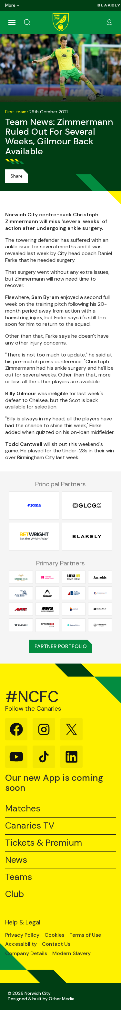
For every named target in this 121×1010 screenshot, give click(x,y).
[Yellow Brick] (100, 625)
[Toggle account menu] (109, 22)
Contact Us (56, 944)
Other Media (62, 999)
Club (14, 894)
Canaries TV (29, 825)
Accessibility (21, 944)
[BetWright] (34, 536)
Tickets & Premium (43, 843)
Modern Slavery (71, 953)
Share (17, 176)
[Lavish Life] (73, 577)
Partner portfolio (61, 646)
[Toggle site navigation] (11, 22)
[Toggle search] (34, 22)
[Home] (60, 22)
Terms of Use (85, 935)
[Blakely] (109, 5)
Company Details (26, 953)
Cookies (54, 935)
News (16, 860)
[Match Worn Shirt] (47, 609)
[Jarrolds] (100, 577)
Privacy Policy (22, 935)
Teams (18, 877)
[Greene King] (21, 577)
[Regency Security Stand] (100, 609)
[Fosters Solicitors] (73, 625)
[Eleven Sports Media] (21, 625)
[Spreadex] (47, 625)
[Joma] (34, 506)
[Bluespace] (73, 609)
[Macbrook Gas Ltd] (100, 593)
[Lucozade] (47, 593)
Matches (22, 808)
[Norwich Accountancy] (47, 577)
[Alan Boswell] (73, 593)
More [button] (10, 5)
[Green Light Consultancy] (87, 506)
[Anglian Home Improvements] (21, 593)
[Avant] (21, 609)
